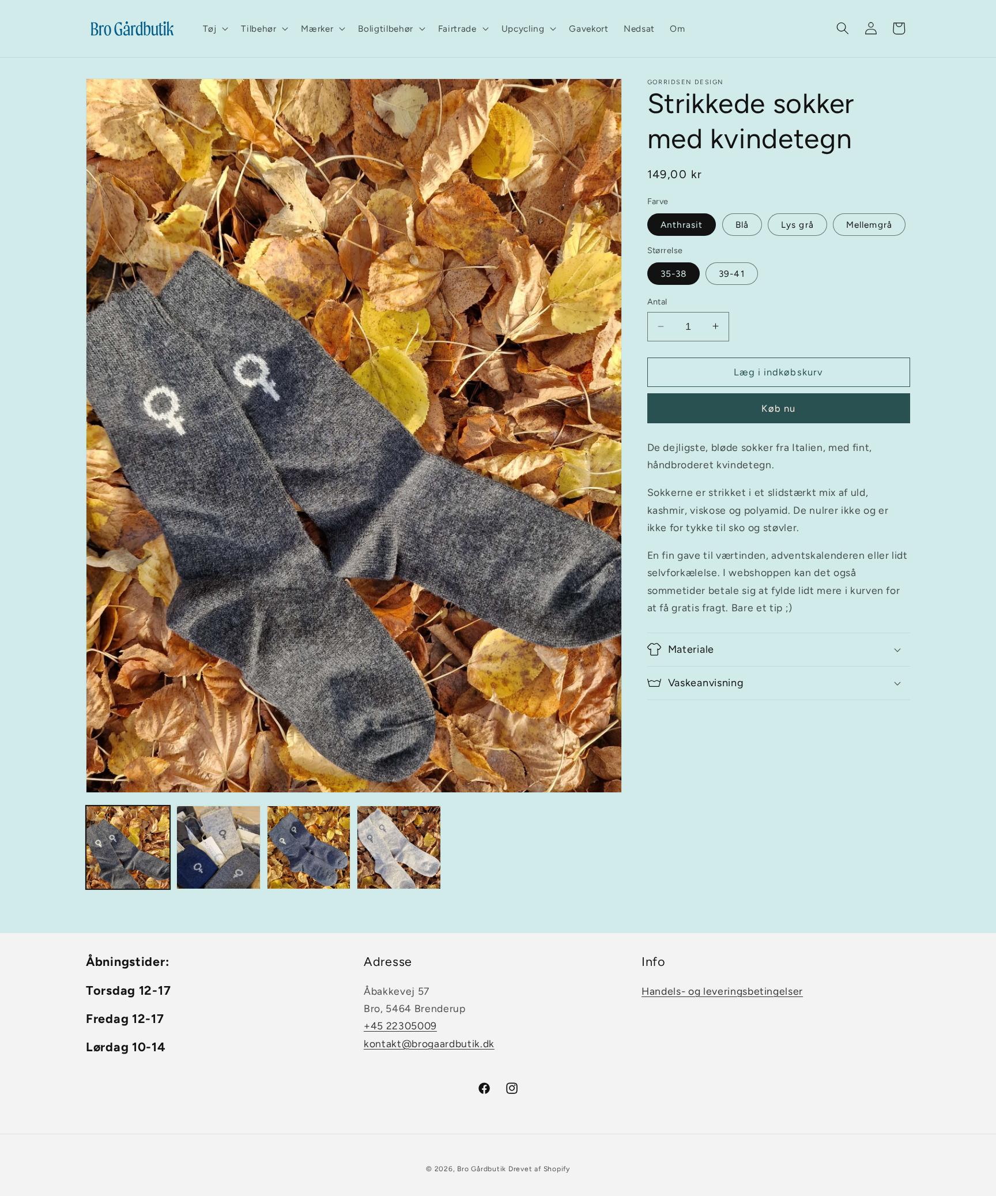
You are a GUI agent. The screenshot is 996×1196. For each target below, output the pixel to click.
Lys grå (797, 224)
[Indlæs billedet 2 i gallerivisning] (218, 848)
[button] (214, 29)
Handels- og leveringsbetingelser (722, 991)
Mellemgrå (869, 224)
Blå (742, 224)
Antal (657, 301)
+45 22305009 (400, 1026)
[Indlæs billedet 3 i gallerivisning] (309, 848)
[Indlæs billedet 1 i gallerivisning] (128, 848)
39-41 (732, 273)
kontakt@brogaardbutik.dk (429, 1043)
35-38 (674, 273)
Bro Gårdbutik (481, 1169)
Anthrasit (682, 224)
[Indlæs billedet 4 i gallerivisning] (399, 848)
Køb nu (778, 407)
